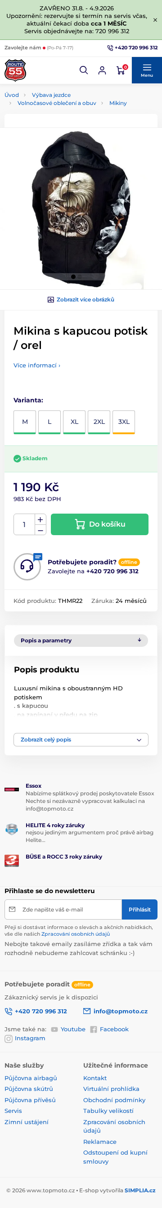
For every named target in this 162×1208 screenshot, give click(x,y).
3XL (124, 422)
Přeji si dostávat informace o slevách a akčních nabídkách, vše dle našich (78, 930)
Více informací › (37, 365)
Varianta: (28, 400)
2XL (99, 422)
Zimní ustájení (26, 1121)
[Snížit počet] (40, 530)
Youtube (73, 1029)
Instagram (30, 1038)
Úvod (11, 95)
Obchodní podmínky (114, 1099)
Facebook (114, 1029)
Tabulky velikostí (108, 1110)
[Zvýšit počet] (40, 519)
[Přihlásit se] (102, 70)
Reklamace (100, 1141)
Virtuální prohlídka (111, 1088)
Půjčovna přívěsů (30, 1099)
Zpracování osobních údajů (75, 934)
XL (74, 422)
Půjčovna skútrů (28, 1088)
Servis (13, 1110)
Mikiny (118, 103)
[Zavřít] (155, 19)
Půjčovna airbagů (30, 1078)
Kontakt (95, 1078)
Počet (24, 524)
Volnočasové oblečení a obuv (57, 103)
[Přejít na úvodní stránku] (15, 70)
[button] (84, 70)
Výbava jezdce (51, 95)
